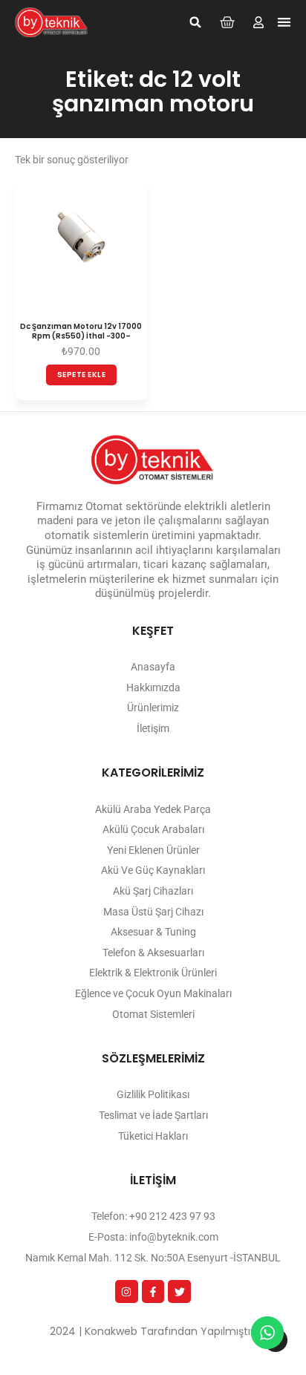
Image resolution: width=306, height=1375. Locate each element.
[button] (195, 22)
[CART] (227, 22)
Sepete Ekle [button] (81, 374)
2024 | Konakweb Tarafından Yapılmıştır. (153, 1331)
